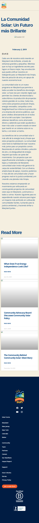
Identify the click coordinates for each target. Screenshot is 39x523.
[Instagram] (22, 412)
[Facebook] (17, 408)
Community (6, 443)
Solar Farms (6, 417)
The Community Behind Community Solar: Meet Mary (18, 356)
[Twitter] (22, 408)
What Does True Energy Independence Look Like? (16, 265)
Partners (5, 450)
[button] (36, 4)
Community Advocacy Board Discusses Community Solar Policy (17, 315)
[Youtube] (17, 412)
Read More (7, 272)
